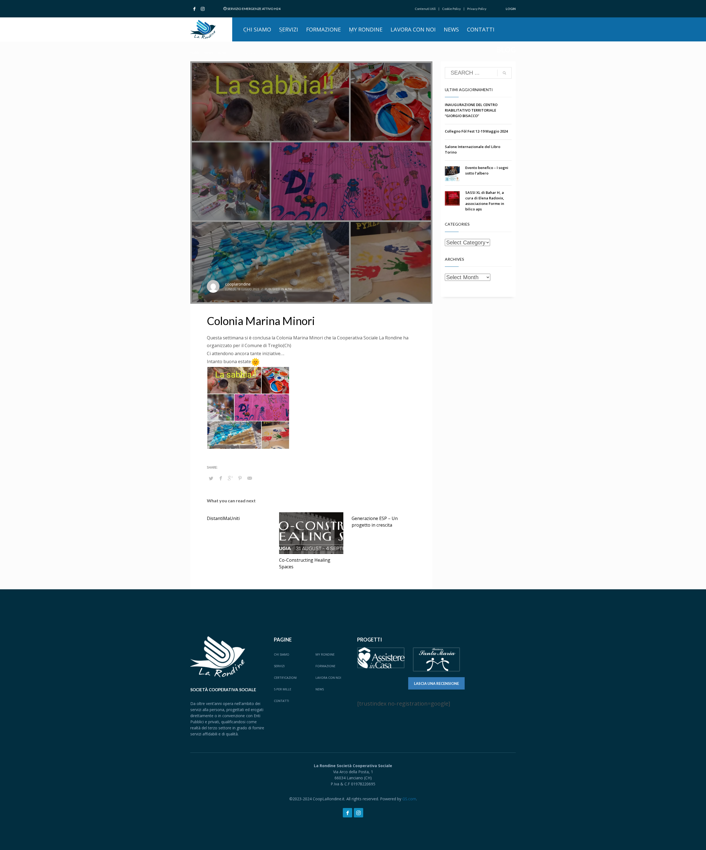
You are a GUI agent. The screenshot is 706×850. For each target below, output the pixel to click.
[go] (504, 73)
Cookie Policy (451, 8)
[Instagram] (203, 9)
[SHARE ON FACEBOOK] (220, 478)
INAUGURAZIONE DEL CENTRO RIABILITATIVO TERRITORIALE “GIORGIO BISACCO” (471, 110)
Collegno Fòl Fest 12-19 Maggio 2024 (476, 131)
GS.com (409, 798)
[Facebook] (194, 9)
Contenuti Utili (425, 8)
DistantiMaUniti (223, 518)
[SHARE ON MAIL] (249, 478)
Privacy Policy (476, 8)
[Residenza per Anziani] (436, 659)
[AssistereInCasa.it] (381, 658)
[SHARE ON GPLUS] (230, 478)
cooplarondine (238, 284)
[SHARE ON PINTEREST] (240, 478)
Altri (288, 289)
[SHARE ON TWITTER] (211, 478)
